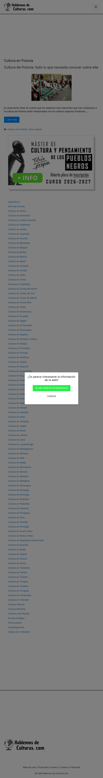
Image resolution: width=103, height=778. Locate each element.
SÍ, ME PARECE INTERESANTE (51, 388)
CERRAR (51, 396)
